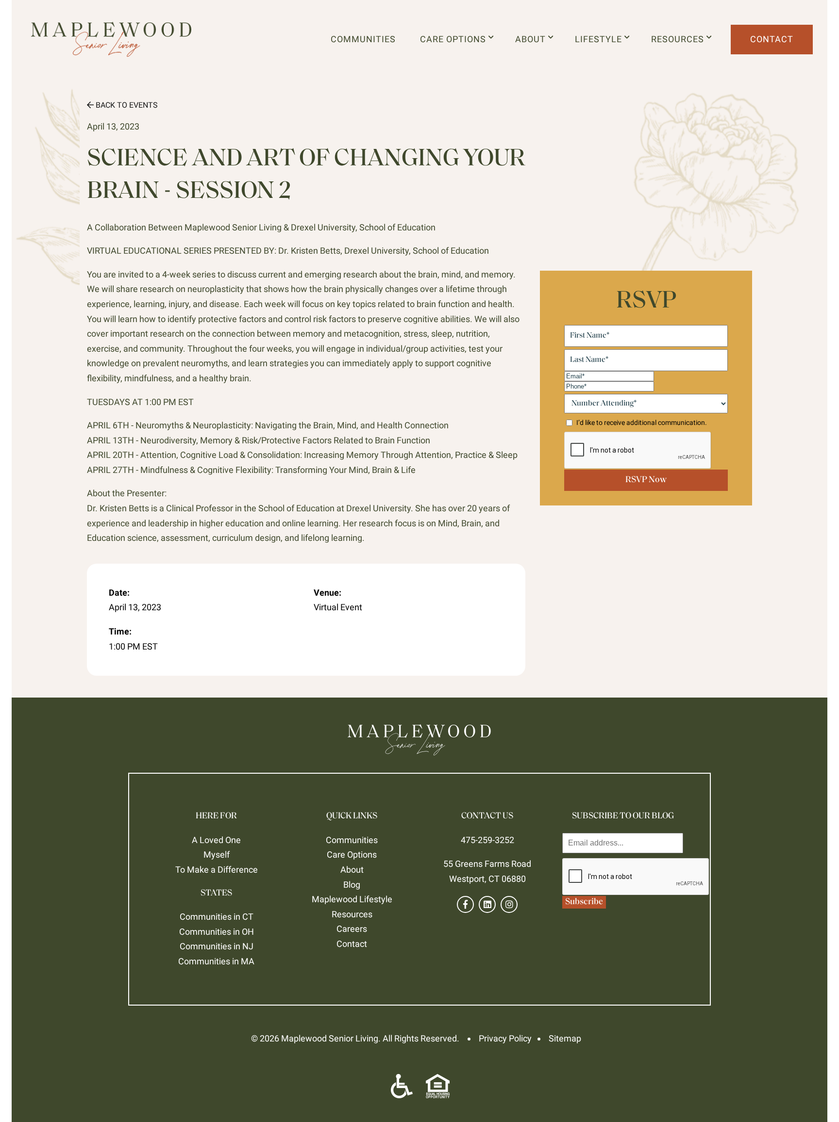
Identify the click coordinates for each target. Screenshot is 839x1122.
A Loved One (216, 840)
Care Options (455, 39)
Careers (351, 929)
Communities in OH (216, 932)
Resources (680, 39)
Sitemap (565, 1038)
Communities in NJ (216, 946)
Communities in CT (216, 916)
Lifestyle (601, 39)
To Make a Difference (216, 869)
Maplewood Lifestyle (352, 899)
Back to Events (126, 105)
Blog (351, 884)
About (533, 39)
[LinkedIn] (487, 904)
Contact (771, 39)
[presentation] (636, 877)
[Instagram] (509, 904)
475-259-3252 (487, 840)
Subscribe (584, 902)
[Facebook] (465, 904)
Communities (363, 39)
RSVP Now (646, 480)
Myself (216, 854)
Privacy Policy (505, 1038)
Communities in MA (216, 961)
